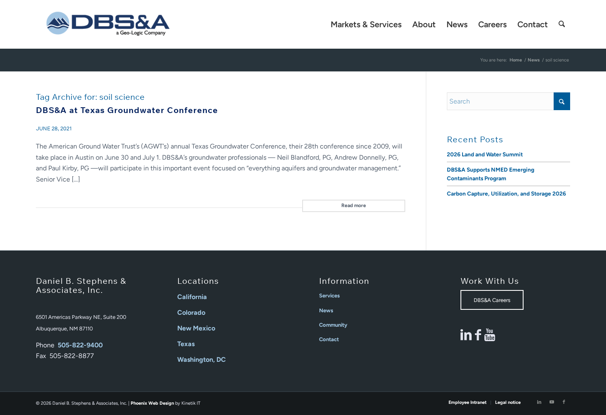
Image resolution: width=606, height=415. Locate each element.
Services (329, 295)
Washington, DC (201, 359)
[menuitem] (366, 24)
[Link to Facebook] (564, 402)
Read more (353, 205)
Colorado (191, 312)
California (192, 297)
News (326, 310)
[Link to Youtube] (551, 402)
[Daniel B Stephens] (108, 24)
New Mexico (196, 328)
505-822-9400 (80, 345)
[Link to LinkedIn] (539, 402)
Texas (186, 344)
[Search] (562, 24)
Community (333, 325)
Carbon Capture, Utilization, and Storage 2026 (506, 193)
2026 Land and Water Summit (485, 154)
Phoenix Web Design (152, 403)
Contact (329, 339)
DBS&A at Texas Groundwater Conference (127, 110)
